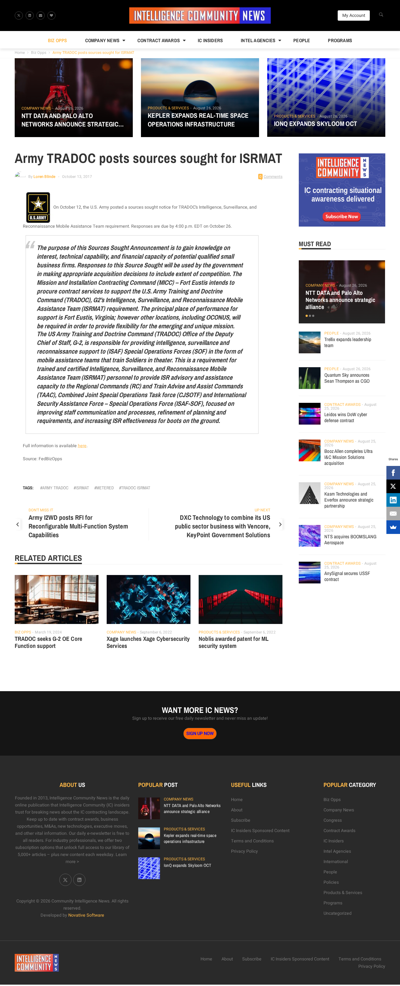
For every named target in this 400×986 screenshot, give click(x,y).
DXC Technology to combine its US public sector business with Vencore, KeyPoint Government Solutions (222, 526)
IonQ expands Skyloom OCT (315, 123)
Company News (102, 40)
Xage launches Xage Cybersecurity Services (148, 642)
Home (20, 52)
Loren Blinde (44, 177)
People (301, 40)
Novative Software (86, 915)
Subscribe (240, 820)
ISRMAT (82, 488)
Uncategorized (338, 913)
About (236, 810)
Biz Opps (57, 40)
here (82, 446)
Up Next (262, 510)
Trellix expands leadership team (347, 342)
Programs (340, 40)
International (336, 861)
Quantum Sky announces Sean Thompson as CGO (347, 378)
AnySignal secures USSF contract (347, 576)
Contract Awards (158, 40)
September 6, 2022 (156, 632)
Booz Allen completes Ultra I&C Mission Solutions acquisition (348, 457)
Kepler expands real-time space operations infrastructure (198, 119)
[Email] (393, 513)
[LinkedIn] (393, 500)
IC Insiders (210, 40)
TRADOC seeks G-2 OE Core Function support (48, 642)
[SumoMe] (393, 527)
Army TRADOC (55, 488)
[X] (393, 486)
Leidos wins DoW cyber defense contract (345, 417)
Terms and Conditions (252, 841)
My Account (353, 15)
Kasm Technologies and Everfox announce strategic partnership (348, 499)
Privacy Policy (244, 851)
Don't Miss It (41, 510)
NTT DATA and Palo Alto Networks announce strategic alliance (70, 120)
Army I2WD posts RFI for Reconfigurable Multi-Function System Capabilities (78, 526)
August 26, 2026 (69, 108)
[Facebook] (393, 473)
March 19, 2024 (48, 632)
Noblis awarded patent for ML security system (234, 642)
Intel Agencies (258, 40)
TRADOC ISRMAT (135, 488)
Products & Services (168, 108)
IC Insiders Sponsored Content (260, 830)
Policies (331, 882)
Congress (333, 820)
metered (105, 488)
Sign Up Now (200, 733)
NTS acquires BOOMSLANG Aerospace (350, 539)
